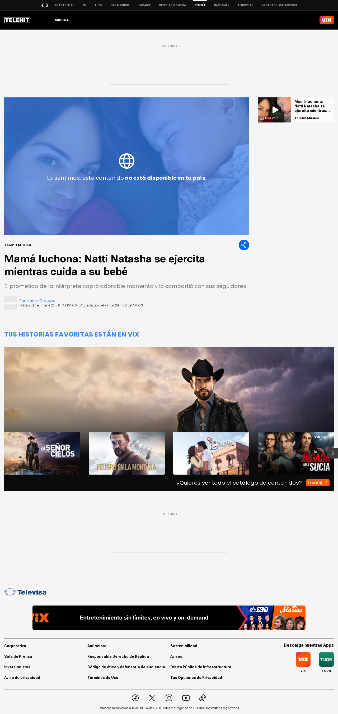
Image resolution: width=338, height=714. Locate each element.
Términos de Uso (102, 677)
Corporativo (15, 646)
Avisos (176, 656)
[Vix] (327, 20)
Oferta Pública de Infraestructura (200, 667)
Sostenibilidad (183, 646)
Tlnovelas (245, 5)
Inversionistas (17, 667)
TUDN (98, 5)
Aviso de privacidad (22, 677)
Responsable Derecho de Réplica (118, 656)
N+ (84, 5)
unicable (144, 5)
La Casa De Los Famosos (279, 5)
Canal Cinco (120, 5)
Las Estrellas (64, 5)
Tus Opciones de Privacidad (196, 677)
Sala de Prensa (18, 656)
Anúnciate (96, 646)
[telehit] (17, 20)
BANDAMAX (221, 5)
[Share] (244, 245)
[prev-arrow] (1, 453)
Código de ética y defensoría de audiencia (126, 667)
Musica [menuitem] (62, 20)
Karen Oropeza (41, 300)
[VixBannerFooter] (169, 618)
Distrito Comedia (172, 5)
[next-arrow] (332, 453)
